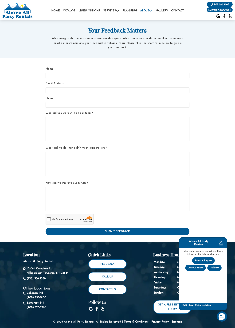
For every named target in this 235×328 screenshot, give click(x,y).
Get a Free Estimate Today (172, 307)
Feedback (107, 264)
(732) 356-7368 (36, 278)
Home (55, 10)
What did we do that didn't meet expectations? (76, 148)
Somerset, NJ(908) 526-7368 (36, 305)
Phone (49, 98)
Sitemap (177, 321)
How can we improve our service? (67, 183)
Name (49, 69)
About (144, 10)
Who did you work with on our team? (69, 113)
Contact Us (107, 289)
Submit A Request (203, 261)
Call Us (107, 277)
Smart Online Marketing (200, 305)
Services (109, 10)
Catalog (69, 10)
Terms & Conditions (136, 321)
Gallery (162, 10)
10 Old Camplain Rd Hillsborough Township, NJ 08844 (47, 270)
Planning (130, 10)
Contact (177, 10)
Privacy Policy (160, 321)
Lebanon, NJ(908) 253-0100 (36, 295)
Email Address (55, 83)
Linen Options (89, 10)
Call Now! (214, 268)
